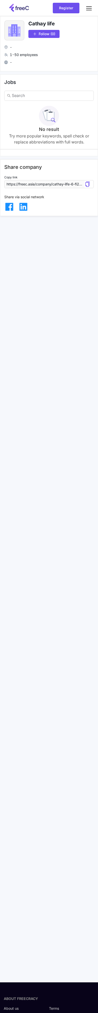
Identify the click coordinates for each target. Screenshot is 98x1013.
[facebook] (9, 207)
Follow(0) (47, 34)
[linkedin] (23, 207)
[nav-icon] (89, 8)
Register (66, 8)
